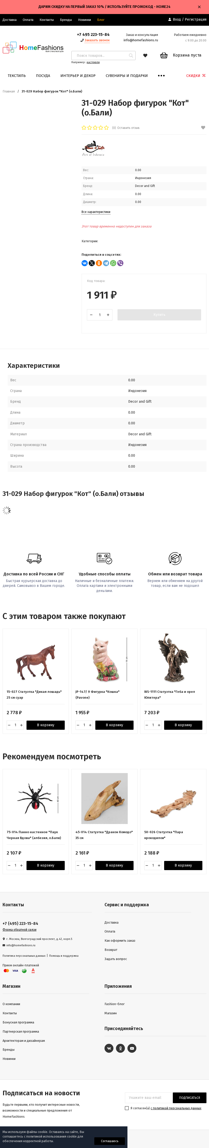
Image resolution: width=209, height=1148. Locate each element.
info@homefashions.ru (141, 40)
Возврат (110, 950)
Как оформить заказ (119, 940)
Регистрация (195, 19)
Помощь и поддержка (64, 955)
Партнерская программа (21, 1031)
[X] (92, 263)
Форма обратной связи (19, 929)
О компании (11, 1004)
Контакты (47, 20)
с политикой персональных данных (176, 1108)
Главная (9, 91)
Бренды (66, 20)
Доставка (111, 922)
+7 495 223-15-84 (93, 34)
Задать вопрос (115, 959)
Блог (100, 20)
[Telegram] (106, 263)
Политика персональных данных (24, 955)
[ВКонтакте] (85, 263)
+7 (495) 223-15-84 (20, 923)
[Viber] (120, 263)
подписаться (189, 1098)
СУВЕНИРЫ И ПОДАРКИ (127, 75)
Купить (159, 315)
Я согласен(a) (165, 1108)
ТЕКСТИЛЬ (17, 75)
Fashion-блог (114, 1004)
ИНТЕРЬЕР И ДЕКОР (78, 75)
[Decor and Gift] (93, 155)
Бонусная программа (18, 1022)
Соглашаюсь (110, 1141)
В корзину (45, 725)
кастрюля (93, 62)
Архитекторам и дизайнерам (24, 1041)
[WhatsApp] (113, 263)
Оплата (28, 20)
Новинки (84, 20)
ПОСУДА (43, 75)
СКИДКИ (193, 76)
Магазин (110, 1013)
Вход (177, 19)
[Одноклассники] (99, 263)
